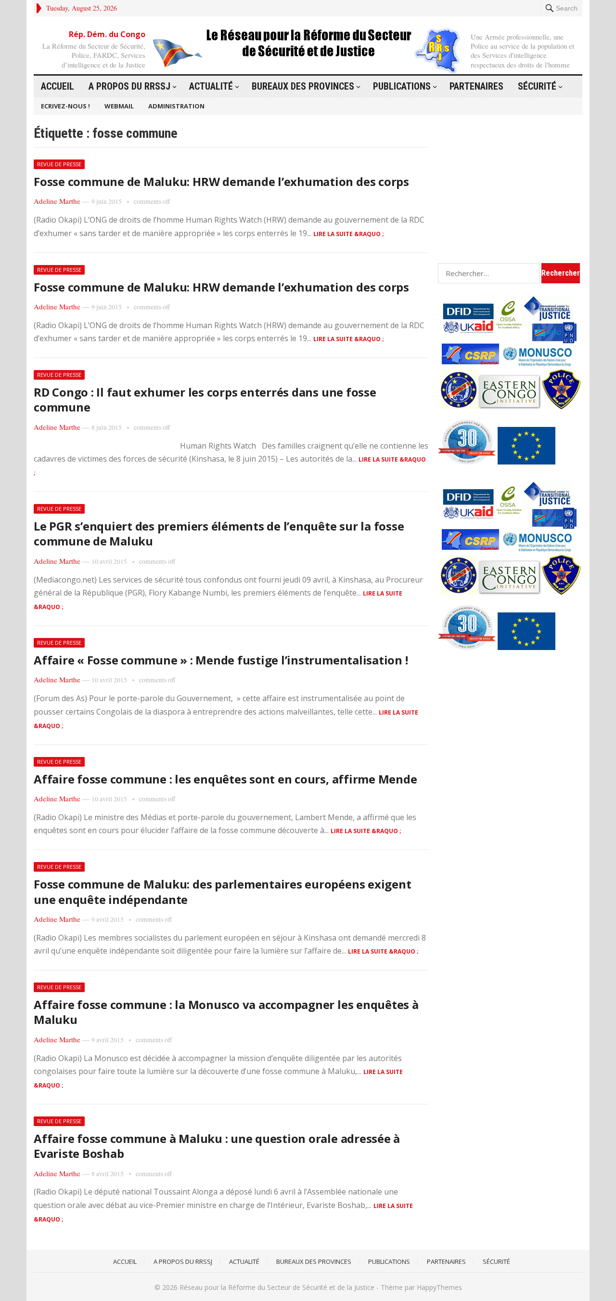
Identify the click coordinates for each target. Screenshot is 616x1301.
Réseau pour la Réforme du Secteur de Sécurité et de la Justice (277, 1287)
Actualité (211, 86)
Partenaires (476, 86)
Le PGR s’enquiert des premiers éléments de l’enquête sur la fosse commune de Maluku (219, 533)
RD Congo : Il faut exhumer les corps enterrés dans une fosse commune (205, 399)
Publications (402, 86)
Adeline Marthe (57, 201)
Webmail (119, 106)
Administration (176, 106)
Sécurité (537, 86)
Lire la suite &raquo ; (348, 234)
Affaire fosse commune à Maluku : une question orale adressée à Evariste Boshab (217, 1145)
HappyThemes (439, 1287)
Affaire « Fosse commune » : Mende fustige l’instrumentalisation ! (221, 660)
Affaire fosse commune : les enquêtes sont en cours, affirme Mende (225, 779)
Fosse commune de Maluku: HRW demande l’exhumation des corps (221, 181)
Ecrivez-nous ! (65, 106)
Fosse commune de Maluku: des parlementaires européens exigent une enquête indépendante (222, 891)
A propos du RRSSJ (129, 86)
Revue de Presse (59, 164)
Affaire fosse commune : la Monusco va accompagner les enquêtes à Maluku (226, 1011)
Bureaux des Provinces (303, 86)
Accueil (57, 86)
